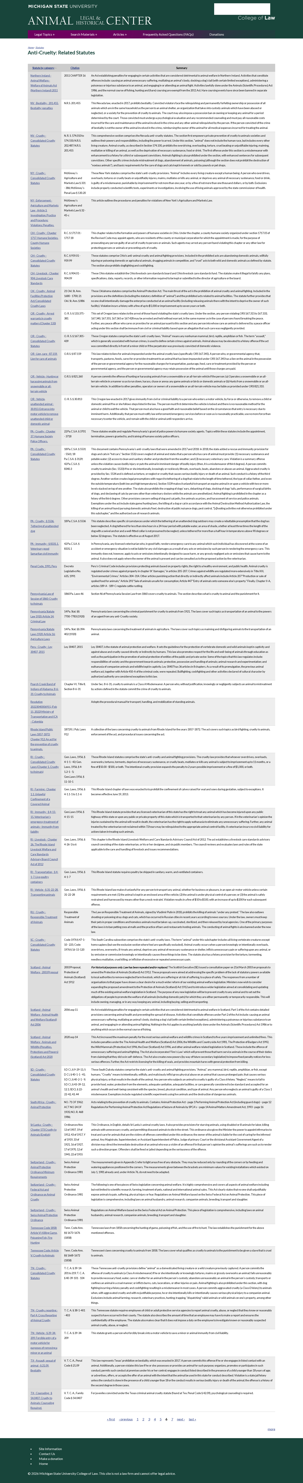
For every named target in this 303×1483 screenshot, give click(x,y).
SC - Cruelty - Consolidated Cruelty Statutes (43, 944)
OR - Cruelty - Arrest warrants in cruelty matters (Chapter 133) (43, 318)
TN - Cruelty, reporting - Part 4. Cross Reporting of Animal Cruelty (44, 1315)
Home (31, 47)
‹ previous (126, 1419)
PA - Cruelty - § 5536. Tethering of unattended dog (45, 526)
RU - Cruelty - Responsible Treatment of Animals (44, 917)
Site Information (50, 1449)
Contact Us (47, 1454)
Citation (75, 68)
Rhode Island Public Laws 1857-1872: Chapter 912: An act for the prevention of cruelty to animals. (44, 739)
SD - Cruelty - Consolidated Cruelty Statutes (43, 1074)
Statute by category (43, 68)
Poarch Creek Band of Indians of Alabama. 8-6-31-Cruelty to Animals (45, 689)
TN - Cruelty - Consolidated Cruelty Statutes (43, 1273)
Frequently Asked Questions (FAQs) (168, 34)
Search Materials (83, 34)
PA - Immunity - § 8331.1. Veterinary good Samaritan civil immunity (45, 548)
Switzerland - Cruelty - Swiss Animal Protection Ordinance (44, 1215)
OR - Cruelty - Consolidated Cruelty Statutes (43, 341)
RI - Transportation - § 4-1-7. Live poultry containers (44, 877)
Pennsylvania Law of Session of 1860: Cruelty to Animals (44, 598)
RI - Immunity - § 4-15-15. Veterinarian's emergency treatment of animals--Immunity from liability (45, 821)
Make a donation (51, 1459)
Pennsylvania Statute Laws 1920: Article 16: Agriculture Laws (43, 634)
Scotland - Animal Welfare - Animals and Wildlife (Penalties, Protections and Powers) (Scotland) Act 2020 (44, 1046)
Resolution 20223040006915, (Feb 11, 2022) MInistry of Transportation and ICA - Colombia (44, 711)
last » (192, 1419)
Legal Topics (43, 34)
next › (181, 1419)
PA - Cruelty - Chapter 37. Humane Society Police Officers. (43, 436)
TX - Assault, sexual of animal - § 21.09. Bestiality (43, 1365)
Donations (216, 34)
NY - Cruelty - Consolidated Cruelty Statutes (43, 178)
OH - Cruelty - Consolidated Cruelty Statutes (43, 260)
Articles (118, 34)
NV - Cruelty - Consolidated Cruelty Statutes (43, 140)
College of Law (87, 1473)
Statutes (39, 47)
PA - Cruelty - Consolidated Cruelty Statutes (43, 454)
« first (111, 1419)
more (271, 1429)
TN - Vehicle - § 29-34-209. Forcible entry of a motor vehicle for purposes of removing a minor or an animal (44, 1342)
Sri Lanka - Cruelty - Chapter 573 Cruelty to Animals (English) (43, 1129)
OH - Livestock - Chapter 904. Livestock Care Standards (45, 278)
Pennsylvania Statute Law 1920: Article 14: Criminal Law (42, 616)
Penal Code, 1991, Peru (44, 566)
